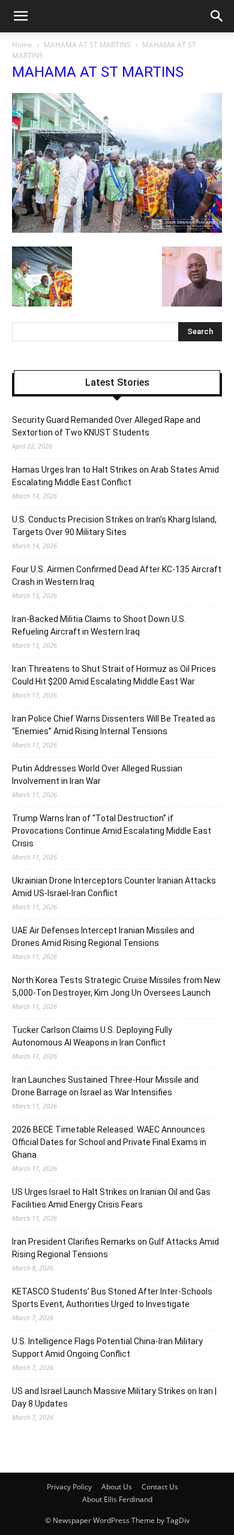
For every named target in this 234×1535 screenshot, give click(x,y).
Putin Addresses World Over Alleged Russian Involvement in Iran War (97, 775)
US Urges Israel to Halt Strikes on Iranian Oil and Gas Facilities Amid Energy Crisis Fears (111, 1198)
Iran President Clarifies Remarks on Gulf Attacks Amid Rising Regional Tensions (115, 1248)
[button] (217, 16)
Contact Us (160, 1487)
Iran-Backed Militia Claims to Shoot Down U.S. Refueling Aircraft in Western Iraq (99, 625)
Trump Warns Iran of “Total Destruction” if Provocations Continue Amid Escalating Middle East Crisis (111, 830)
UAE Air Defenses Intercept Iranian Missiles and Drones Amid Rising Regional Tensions (103, 937)
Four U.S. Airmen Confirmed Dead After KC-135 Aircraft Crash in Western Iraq (116, 575)
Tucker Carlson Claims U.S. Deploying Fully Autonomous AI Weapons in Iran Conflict (92, 1036)
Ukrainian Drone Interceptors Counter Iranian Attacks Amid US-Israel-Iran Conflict (114, 887)
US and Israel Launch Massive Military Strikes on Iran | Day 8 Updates (114, 1397)
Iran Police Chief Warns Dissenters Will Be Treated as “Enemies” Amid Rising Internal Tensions (113, 725)
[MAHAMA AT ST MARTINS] (117, 229)
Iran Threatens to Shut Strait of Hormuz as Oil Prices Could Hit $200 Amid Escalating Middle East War (114, 675)
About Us (116, 1487)
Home (22, 45)
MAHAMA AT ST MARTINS (87, 45)
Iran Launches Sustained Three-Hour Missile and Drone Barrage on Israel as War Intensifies (105, 1086)
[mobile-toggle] (20, 16)
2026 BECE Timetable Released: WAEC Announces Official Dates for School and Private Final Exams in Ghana (109, 1142)
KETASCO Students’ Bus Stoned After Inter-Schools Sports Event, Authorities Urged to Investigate (112, 1298)
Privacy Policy (69, 1487)
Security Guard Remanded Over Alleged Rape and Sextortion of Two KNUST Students (106, 426)
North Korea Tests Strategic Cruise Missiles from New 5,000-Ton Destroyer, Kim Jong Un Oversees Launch (116, 986)
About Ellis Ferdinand (117, 1499)
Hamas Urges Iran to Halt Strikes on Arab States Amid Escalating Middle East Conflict (115, 476)
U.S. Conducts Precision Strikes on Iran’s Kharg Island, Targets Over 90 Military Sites (114, 526)
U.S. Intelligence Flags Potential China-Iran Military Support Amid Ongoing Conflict (107, 1347)
